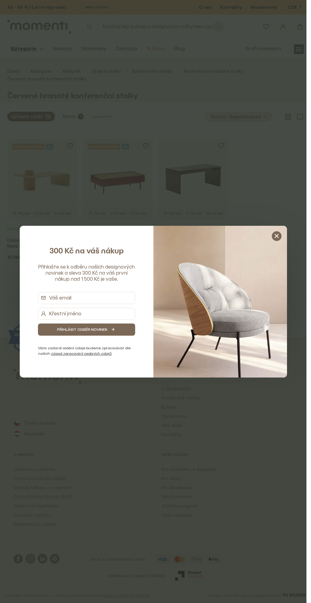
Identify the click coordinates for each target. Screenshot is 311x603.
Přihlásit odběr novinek (82, 329)
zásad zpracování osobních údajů (81, 353)
